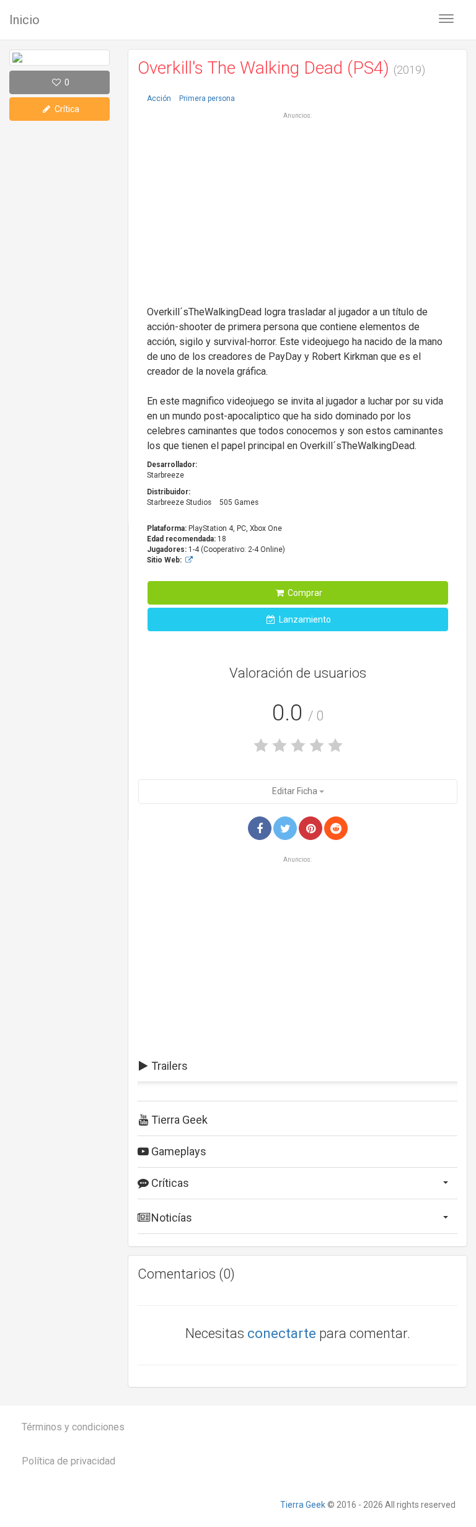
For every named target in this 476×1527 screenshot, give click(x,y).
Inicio (24, 19)
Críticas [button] (169, 1182)
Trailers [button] (168, 1065)
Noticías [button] (170, 1217)
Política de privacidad (68, 1461)
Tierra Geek (302, 1505)
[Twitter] (285, 828)
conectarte (281, 1333)
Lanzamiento (304, 619)
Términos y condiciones (73, 1427)
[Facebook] (259, 828)
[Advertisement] (297, 207)
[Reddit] (336, 828)
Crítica (66, 109)
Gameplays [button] (177, 1151)
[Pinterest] (310, 828)
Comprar (304, 593)
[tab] (297, 1066)
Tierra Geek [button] (178, 1119)
